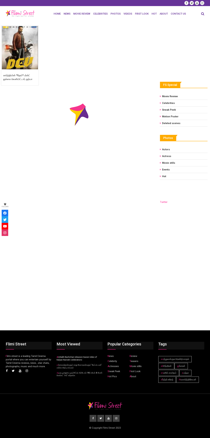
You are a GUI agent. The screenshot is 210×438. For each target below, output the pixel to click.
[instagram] (5, 232)
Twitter (164, 202)
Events (166, 169)
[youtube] (5, 226)
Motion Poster (170, 116)
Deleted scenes (171, 123)
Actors (166, 149)
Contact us (178, 13)
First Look (142, 13)
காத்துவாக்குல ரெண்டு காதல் (175, 359)
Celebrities (100, 13)
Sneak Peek (169, 109)
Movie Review (81, 13)
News (67, 13)
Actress (166, 156)
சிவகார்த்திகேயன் (187, 379)
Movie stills (168, 162)
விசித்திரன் (166, 366)
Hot (154, 13)
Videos (128, 13)
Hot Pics (112, 376)
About (164, 13)
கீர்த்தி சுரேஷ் (167, 379)
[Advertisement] (184, 48)
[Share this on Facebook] (5, 213)
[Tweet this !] (5, 219)
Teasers (134, 361)
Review (133, 356)
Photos (116, 13)
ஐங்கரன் (181, 366)
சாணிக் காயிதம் (168, 372)
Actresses (113, 366)
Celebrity (112, 361)
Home (57, 13)
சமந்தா (185, 372)
